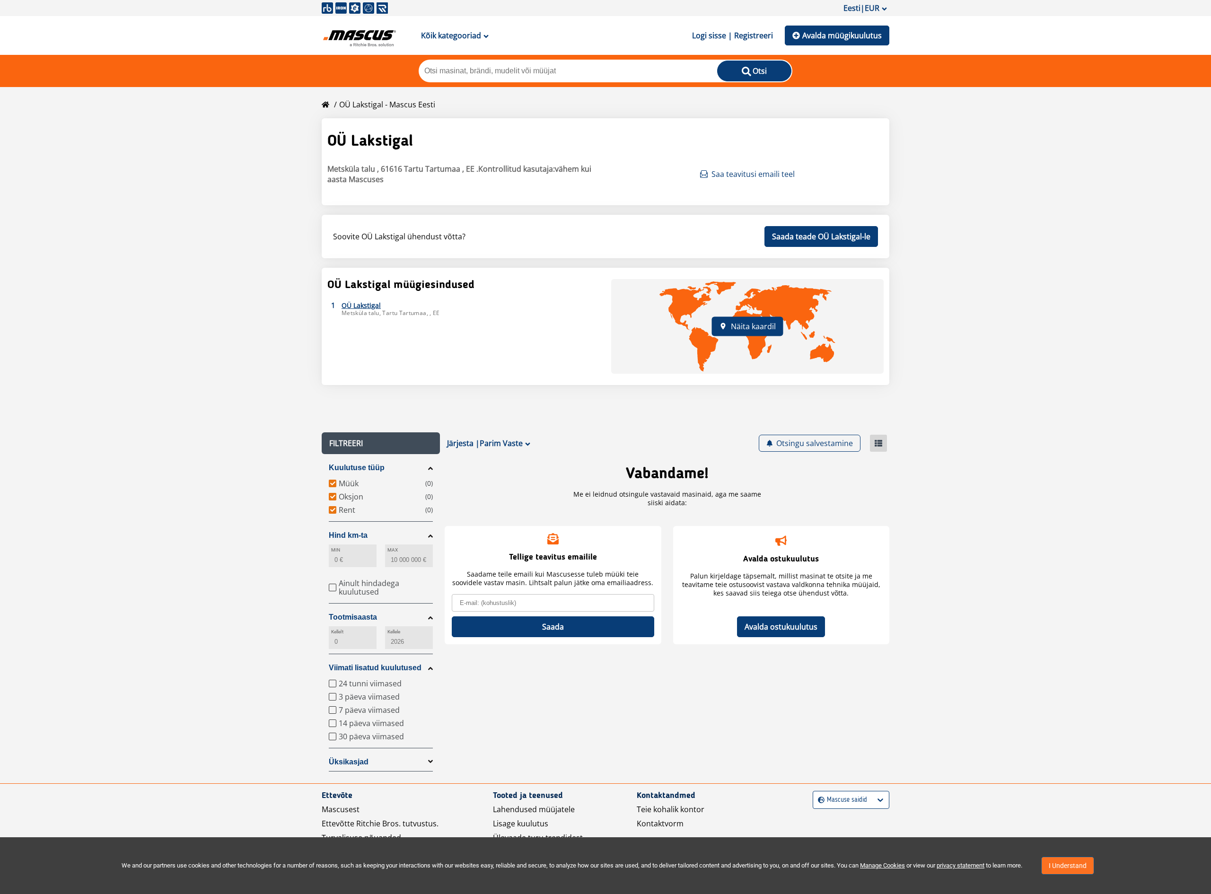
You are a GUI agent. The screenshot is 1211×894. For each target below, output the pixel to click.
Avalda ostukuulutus (781, 627)
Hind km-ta (348, 535)
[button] (381, 443)
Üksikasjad (349, 762)
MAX (392, 549)
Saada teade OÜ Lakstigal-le (821, 236)
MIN (335, 549)
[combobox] (819, 800)
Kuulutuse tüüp (357, 468)
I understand (1068, 865)
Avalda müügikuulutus (842, 35)
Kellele (394, 631)
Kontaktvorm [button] (660, 823)
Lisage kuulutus (520, 823)
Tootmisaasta (353, 617)
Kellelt (337, 631)
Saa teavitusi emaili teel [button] (753, 174)
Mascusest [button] (341, 809)
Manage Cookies (882, 865)
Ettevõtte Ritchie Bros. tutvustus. (380, 823)
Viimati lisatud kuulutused (375, 668)
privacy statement (960, 865)
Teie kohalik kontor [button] (670, 809)
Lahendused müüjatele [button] (534, 809)
